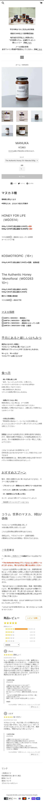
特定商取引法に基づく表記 (11, 776)
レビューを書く (33, 618)
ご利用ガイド (6, 773)
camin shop (21, 795)
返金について (6, 781)
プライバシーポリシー (10, 783)
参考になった (35, 707)
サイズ (22, 157)
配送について (6, 778)
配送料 (11, 151)
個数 (22, 165)
